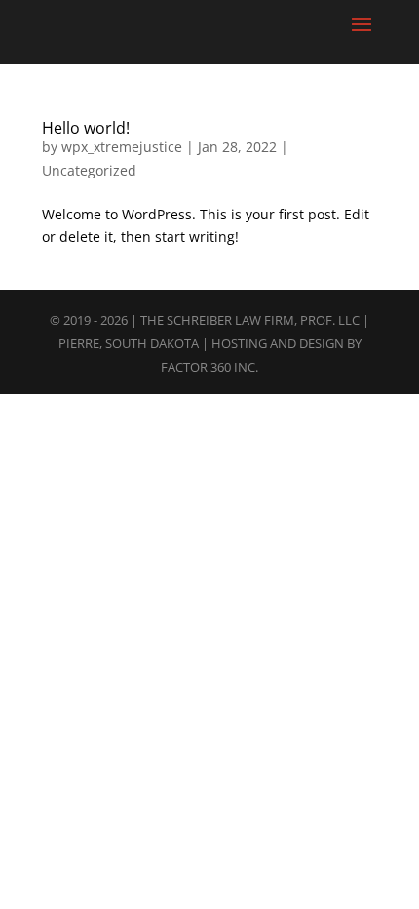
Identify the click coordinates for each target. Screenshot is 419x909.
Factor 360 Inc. (209, 366)
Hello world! (86, 127)
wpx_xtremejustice (121, 147)
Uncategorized (89, 170)
